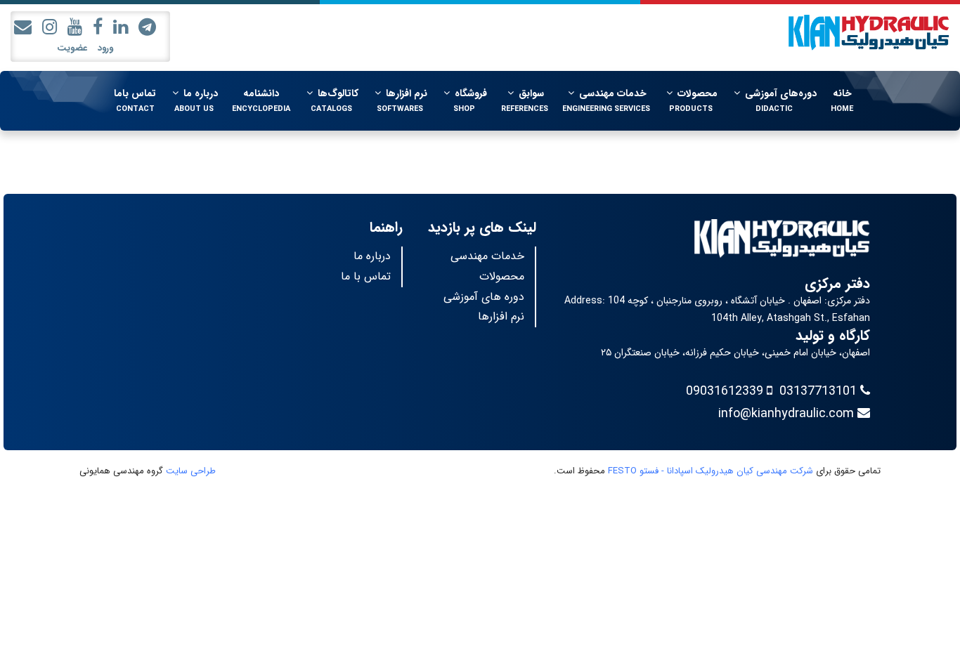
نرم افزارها (501, 316)
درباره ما (372, 256)
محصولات (501, 276)
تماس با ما (366, 276)
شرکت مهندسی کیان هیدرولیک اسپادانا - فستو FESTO (710, 471)
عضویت (72, 48)
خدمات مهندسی (487, 256)
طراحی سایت (191, 471)
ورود (105, 48)
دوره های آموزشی (483, 297)
